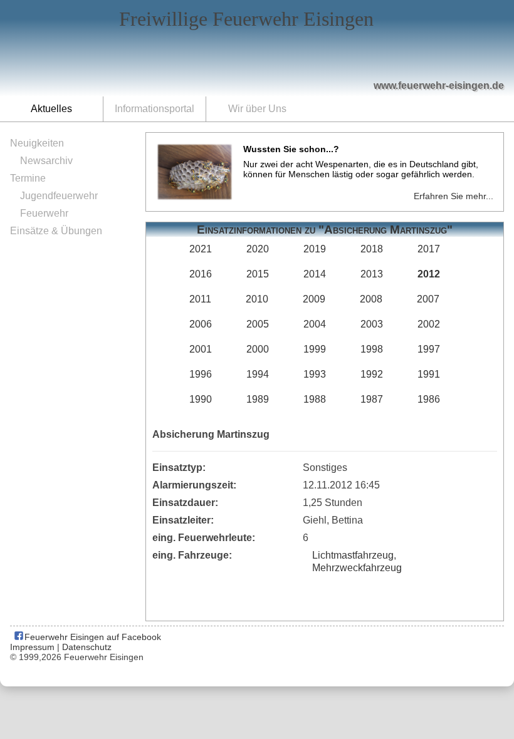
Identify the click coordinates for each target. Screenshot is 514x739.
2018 (371, 249)
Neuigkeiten (37, 143)
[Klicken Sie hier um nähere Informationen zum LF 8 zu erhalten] (333, 57)
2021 (200, 249)
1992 (371, 374)
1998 (371, 349)
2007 (428, 299)
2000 (257, 349)
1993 (314, 374)
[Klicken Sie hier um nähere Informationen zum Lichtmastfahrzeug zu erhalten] (283, 57)
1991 (428, 374)
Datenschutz (87, 647)
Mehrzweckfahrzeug (357, 567)
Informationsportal (154, 108)
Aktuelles (51, 108)
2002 (428, 324)
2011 (200, 299)
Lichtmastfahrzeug (353, 555)
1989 (257, 399)
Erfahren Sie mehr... (453, 196)
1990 (200, 399)
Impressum (32, 647)
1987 (371, 399)
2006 (200, 324)
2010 (257, 299)
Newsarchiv (46, 160)
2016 (200, 274)
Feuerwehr (44, 213)
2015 (257, 274)
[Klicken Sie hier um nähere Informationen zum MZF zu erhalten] (450, 63)
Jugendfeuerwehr (59, 195)
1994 (257, 374)
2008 (371, 299)
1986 (428, 399)
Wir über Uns (257, 108)
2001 (200, 349)
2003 (371, 324)
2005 (257, 324)
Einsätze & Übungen (56, 230)
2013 (371, 274)
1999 (314, 349)
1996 (200, 374)
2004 (314, 324)
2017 (428, 249)
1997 (428, 349)
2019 (314, 249)
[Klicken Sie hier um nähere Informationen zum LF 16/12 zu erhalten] (393, 50)
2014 (314, 274)
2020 (257, 249)
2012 (428, 274)
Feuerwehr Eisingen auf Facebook (91, 637)
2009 (314, 299)
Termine (28, 178)
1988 (314, 399)
